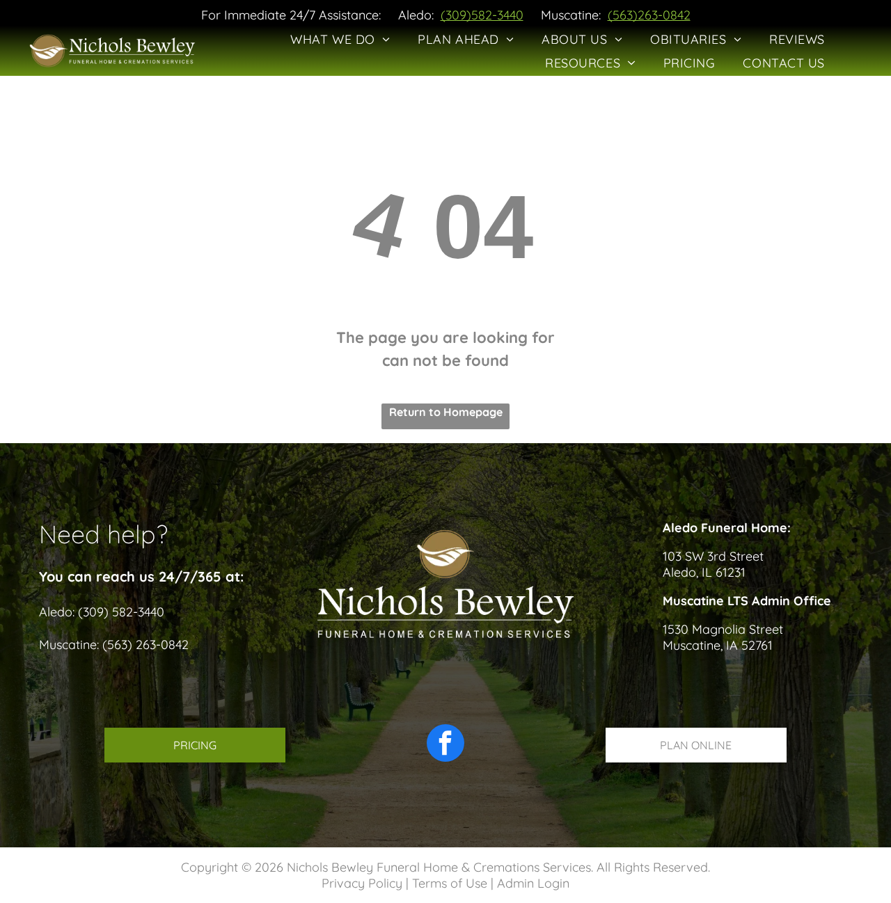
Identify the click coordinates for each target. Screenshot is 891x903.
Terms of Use (449, 883)
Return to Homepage (446, 412)
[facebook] (445, 744)
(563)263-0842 (649, 15)
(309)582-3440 (482, 15)
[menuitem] (340, 39)
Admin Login (533, 883)
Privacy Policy (362, 883)
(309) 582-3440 (121, 612)
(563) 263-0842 (145, 645)
